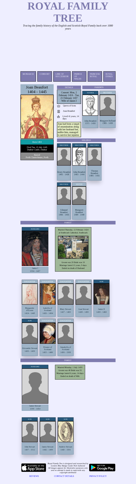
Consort (45, 74)
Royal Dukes (109, 75)
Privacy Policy (98, 476)
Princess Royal (95, 75)
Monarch (28, 74)
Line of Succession (62, 75)
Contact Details (64, 476)
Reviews (34, 476)
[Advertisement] (68, 50)
